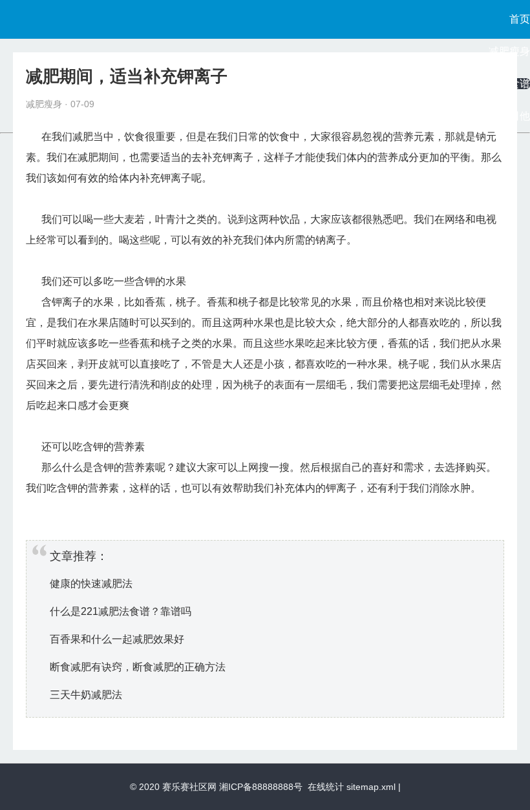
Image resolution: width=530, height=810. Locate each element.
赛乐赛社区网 (189, 787)
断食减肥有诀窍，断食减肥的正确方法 (138, 666)
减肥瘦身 (509, 51)
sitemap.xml (371, 787)
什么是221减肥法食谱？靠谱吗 (120, 611)
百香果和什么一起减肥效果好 (117, 639)
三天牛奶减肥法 (86, 694)
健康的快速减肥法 (91, 583)
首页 (519, 19)
